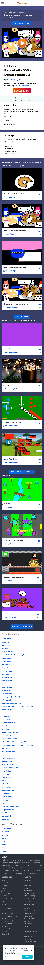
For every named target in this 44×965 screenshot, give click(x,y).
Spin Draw (5, 793)
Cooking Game (7, 719)
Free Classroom (29, 913)
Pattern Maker (7, 797)
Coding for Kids (10, 12)
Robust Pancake (22, 86)
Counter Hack (7, 671)
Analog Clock (6, 816)
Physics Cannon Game (10, 768)
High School (28, 921)
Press (4, 888)
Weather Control (8, 687)
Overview (27, 880)
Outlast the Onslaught (10, 732)
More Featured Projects (22, 626)
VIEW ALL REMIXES (22, 317)
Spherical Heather (11, 307)
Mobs (4, 851)
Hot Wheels (6, 665)
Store (3, 901)
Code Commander (8, 726)
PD (25, 934)
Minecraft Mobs (7, 918)
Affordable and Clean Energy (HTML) (15, 742)
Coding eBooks (7, 898)
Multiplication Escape (9, 764)
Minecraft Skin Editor (9, 916)
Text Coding (6, 838)
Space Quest (6, 713)
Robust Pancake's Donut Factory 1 (15, 304)
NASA (4, 781)
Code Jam (5, 931)
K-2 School (27, 926)
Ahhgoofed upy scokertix (11, 422)
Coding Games (7, 908)
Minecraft (5, 832)
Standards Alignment (31, 931)
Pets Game (6, 716)
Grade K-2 (5, 642)
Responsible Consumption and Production (17, 706)
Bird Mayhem (6, 787)
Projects (22, 12)
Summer (27, 901)
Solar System (6, 771)
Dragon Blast (6, 658)
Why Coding (28, 890)
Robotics (5, 835)
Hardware (5, 819)
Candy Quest (6, 661)
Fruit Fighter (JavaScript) (11, 697)
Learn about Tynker (22, 23)
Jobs (3, 890)
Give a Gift (27, 885)
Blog (3, 880)
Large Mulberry (10, 617)
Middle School (29, 918)
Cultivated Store (11, 507)
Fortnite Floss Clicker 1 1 (11, 459)
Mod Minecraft (7, 677)
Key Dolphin (9, 581)
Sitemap (5, 896)
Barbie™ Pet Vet (7, 652)
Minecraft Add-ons (8, 924)
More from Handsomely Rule (22, 472)
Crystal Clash (6, 777)
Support (4, 885)
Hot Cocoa (6, 386)
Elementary (28, 916)
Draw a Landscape (8, 752)
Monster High (7, 710)
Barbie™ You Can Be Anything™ (13, 655)
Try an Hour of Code (11, 634)
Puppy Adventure (8, 774)
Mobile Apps (6, 893)
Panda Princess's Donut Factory (14, 231)
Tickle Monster (7, 694)
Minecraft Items (7, 926)
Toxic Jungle (6, 674)
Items (4, 845)
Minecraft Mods (7, 929)
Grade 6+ (5, 648)
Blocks (4, 848)
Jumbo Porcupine (11, 271)
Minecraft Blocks (8, 921)
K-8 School (27, 929)
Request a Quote (30, 942)
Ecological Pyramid (8, 758)
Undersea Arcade (8, 790)
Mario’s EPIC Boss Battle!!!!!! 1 (13, 577)
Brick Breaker (7, 681)
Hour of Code (6, 934)
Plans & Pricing (29, 896)
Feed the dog (7, 614)
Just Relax (6, 504)
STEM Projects (29, 939)
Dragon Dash (6, 668)
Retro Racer (6, 729)
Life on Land (6, 700)
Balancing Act (7, 690)
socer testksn (7, 349)
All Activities (6, 639)
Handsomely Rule (14, 80)
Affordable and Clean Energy (12, 703)
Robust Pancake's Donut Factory (14, 194)
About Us (5, 883)
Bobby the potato (11, 544)
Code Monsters (7, 684)
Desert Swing (9, 234)
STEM (4, 803)
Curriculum (28, 883)
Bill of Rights (6, 813)
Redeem (27, 888)
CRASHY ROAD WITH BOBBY (12, 540)
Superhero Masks (8, 755)
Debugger (5, 800)
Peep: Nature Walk (8, 810)
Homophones (7, 761)
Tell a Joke (5, 784)
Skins (4, 841)
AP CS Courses (29, 924)
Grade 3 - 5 (6, 645)
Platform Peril (7, 735)
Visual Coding (7, 828)
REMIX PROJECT (22, 90)
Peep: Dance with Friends (11, 806)
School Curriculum (30, 911)
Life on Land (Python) (10, 739)
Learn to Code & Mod (12, 824)
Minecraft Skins (7, 913)
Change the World (8, 723)
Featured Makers (30, 893)
